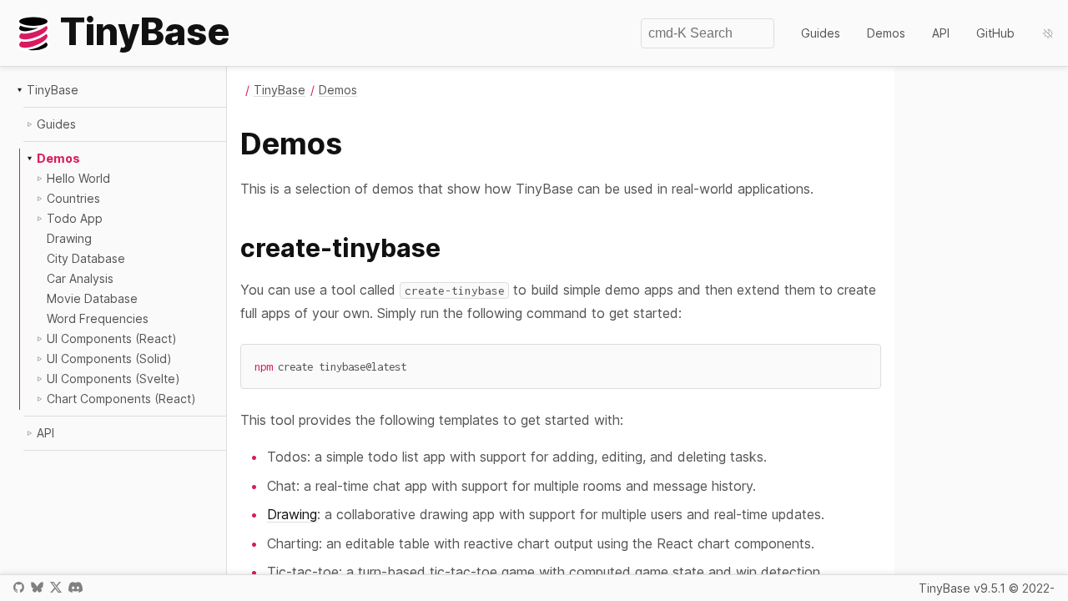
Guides (820, 33)
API (941, 33)
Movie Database (92, 298)
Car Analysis (80, 278)
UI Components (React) (112, 338)
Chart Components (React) (121, 398)
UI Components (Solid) (109, 358)
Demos (886, 33)
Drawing (69, 238)
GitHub (995, 33)
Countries (73, 198)
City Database (86, 258)
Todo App (75, 218)
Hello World (78, 178)
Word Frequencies (98, 318)
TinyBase (52, 90)
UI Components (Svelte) (113, 378)
